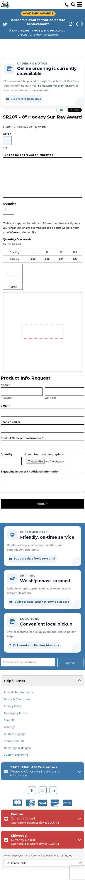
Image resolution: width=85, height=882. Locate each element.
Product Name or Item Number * (22, 438)
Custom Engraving (16, 754)
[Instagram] (43, 790)
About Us (9, 720)
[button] (73, 4)
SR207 (13, 287)
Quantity (6, 454)
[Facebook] (32, 790)
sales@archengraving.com (56, 85)
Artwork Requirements (18, 692)
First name (7, 397)
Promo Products (14, 741)
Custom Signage (14, 734)
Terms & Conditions (17, 699)
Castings (9, 727)
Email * (5, 405)
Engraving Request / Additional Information (30, 471)
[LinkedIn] (53, 790)
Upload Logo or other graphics (44, 454)
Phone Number (10, 422)
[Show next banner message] (82, 24)
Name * (5, 385)
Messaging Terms (15, 713)
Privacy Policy (13, 706)
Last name (50, 397)
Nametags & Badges (17, 748)
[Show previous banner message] (77, 24)
